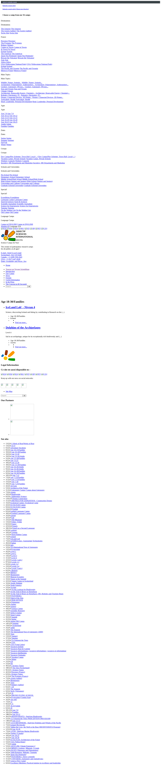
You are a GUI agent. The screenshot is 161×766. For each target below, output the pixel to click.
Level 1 (13, 551)
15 (12, 704)
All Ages (13, 486)
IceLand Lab (15, 539)
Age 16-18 (5, 120)
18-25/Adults (15, 706)
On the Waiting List (8, 210)
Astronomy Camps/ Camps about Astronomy (28, 490)
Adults (3, 124)
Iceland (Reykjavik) (17, 725)
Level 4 (14, 558)
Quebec (13, 604)
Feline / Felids (16, 522)
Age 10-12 (5, 116)
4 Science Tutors (16, 674)
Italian (13, 543)
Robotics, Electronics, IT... (11, 95)
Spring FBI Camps (17, 621)
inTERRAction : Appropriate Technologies (26, 541)
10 (12, 693)
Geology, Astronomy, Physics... (12, 87)
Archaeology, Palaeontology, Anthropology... (18, 85)
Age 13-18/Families (17, 458)
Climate (4, 91)
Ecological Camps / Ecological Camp (24, 503)
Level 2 (13, 554)
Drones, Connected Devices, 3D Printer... (16, 97)
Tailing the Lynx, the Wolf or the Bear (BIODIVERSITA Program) (35, 727)
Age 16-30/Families (17, 471)
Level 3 (14, 556)
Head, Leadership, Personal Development (16, 102)
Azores (13, 492)
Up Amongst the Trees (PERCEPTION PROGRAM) (30, 719)
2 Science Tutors (17, 666)
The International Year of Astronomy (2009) (26, 632)
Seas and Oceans (7, 89)
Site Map (9, 391)
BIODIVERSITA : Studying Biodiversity (26, 716)
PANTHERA (16, 596)
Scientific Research (17, 611)
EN (11, 661)
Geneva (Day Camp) (18, 761)
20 (11, 708)
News (8, 276)
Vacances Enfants (16, 647)
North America (15, 585)
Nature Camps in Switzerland (22, 581)
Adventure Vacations (18, 448)
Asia (2, 60)
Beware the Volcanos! (9, 58)
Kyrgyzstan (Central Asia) (21, 697)
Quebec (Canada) (16, 733)
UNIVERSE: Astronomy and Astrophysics (27, 759)
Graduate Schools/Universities (12, 186)
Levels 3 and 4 (16, 568)
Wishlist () (5, 226)
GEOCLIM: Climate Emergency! (22, 746)
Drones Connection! (19, 499)
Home (8, 265)
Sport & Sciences (7, 202)
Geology (13, 530)
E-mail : (11, 253)
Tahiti (12, 628)
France (13, 524)
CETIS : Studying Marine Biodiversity (24, 731)
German (14, 532)
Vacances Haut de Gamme (20, 649)
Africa (3, 62)
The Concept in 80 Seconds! (16, 284)
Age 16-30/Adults (17, 469)
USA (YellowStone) (17, 742)
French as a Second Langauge (23, 528)
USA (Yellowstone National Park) (13, 64)
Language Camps (7, 200)
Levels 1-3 (15, 562)
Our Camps (10, 274)
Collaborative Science (18, 496)
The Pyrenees (6, 43)
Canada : (11, 257)
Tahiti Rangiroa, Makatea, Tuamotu (23, 752)
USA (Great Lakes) (17, 645)
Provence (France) (18, 672)
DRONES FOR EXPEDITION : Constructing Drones (31, 501)
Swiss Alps (5, 33)
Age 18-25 (5, 122)
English (15, 509)
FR (11, 664)
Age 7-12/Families (17, 477)
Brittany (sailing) (17, 685)
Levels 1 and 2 (16, 560)
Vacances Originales (17, 655)
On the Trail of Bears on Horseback (23, 592)
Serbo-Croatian (16, 613)
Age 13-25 (14, 461)
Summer (4, 140)
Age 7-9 (4, 114)
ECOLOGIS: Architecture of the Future (25, 740)
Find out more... (21, 323)
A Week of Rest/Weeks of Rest (22, 444)
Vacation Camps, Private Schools (13, 159)
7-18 (12, 687)
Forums (8, 278)
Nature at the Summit (18, 579)
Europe (3, 52)
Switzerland (16, 626)
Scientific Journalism (8, 204)
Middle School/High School (11, 179)
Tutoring (4, 208)
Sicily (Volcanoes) (17, 691)
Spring (3, 138)
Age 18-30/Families (17, 473)
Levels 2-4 (15, 566)
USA (13, 642)
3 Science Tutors (17, 670)
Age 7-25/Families (18, 484)
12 (11, 702)
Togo (12, 634)
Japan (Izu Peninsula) (9, 56)
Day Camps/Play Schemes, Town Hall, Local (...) (19, 157)
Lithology (14, 571)
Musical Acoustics (17, 577)
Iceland (3, 66)
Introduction (10, 271)
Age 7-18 (14, 482)
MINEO (13, 573)
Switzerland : (11, 255)
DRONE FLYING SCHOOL (22, 695)
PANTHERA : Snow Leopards (23, 757)
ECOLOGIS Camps (18, 505)
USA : (10, 259)
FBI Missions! (16, 520)
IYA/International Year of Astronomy (24, 547)
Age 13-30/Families (18, 465)
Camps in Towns (7, 47)
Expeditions (5, 197)
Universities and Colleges (10, 183)
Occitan (13, 587)
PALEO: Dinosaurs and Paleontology (24, 750)
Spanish (14, 617)
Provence (4, 41)
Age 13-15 (5, 118)
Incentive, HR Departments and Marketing (17, 163)
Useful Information (13, 280)
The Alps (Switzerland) (21, 668)
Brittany (4, 45)
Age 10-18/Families (18, 452)
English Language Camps (20, 511)
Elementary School (8, 177)
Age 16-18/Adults (17, 467)
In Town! (4, 49)
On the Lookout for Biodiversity (23, 590)
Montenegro (14, 575)
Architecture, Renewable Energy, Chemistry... (18, 93)
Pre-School (5, 175)
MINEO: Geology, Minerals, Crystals (25, 748)
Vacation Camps (17, 657)
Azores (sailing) (16, 678)
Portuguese (15, 602)
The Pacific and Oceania (10, 68)
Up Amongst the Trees (19, 640)
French (14, 526)
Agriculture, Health (8, 99)
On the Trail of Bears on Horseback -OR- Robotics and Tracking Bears (36, 594)
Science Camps (17, 609)
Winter (3, 145)
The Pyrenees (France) (19, 676)
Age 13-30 (15, 463)
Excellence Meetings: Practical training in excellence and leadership (35, 763)
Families (4, 126)
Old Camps (5, 212)
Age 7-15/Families (18, 480)
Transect (14, 636)
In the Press (10, 282)
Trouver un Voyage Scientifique (17, 269)
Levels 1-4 (14, 564)
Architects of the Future (19, 488)
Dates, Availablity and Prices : (13, 261)
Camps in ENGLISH (9, 224)
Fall (2, 142)
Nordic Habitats (16, 583)
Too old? (13, 700)
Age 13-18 (15, 454)
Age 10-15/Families (17, 450)
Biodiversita (15, 494)
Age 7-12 (15, 475)
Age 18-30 (15, 738)
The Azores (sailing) (8, 31)
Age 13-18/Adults (18, 456)
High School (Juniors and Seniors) (14, 181)
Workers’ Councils (8, 161)
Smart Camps (15, 615)
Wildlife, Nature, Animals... (11, 83)
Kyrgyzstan (15, 549)
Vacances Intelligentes (18, 653)
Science (13, 606)
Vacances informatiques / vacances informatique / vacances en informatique (38, 651)
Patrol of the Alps (16, 598)
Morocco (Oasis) (7, 71)
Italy (12, 545)
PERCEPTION (17, 600)
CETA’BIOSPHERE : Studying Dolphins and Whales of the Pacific (35, 723)
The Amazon (6, 29)
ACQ (13, 446)
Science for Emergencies (10, 206)
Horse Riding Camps (19, 535)
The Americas (6, 54)
